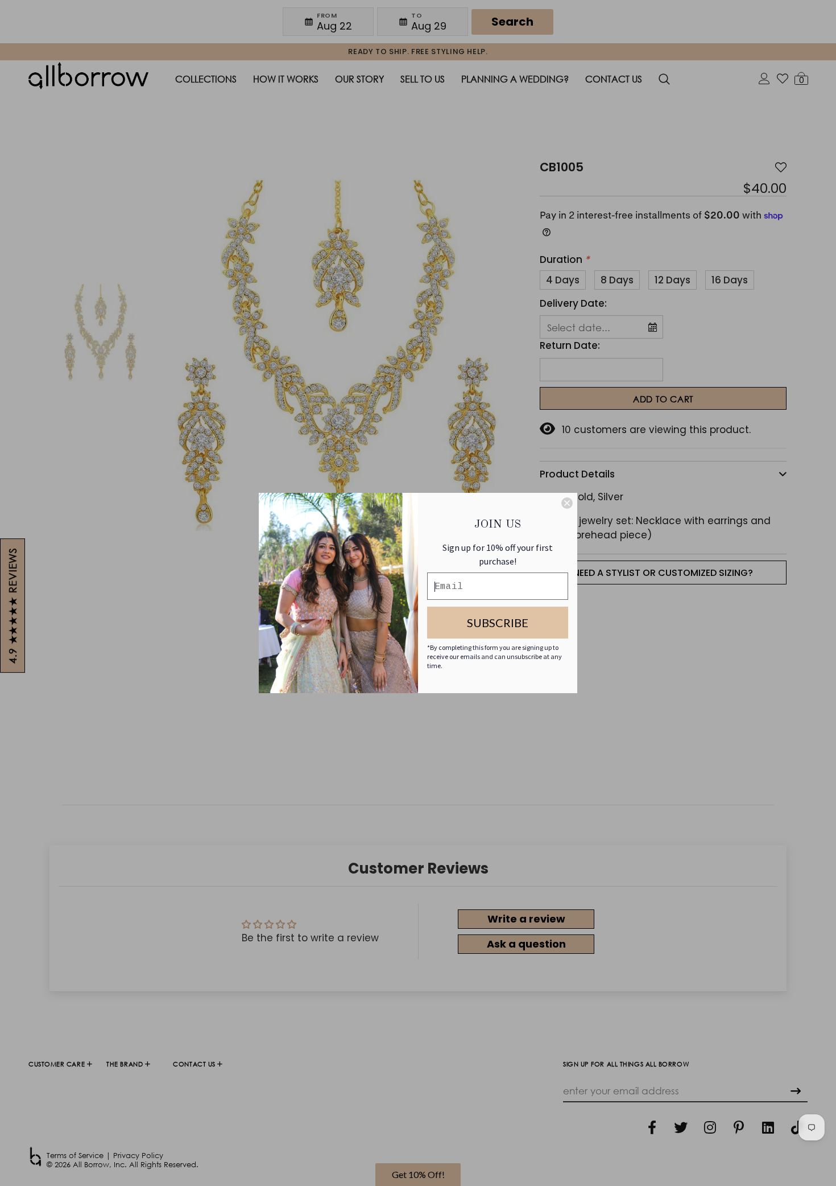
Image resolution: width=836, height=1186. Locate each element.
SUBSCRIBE (497, 622)
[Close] (567, 503)
